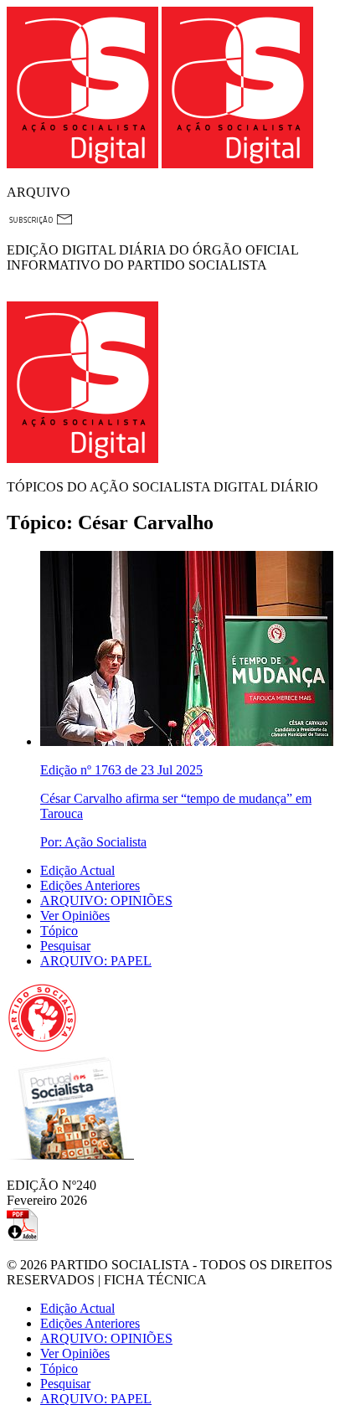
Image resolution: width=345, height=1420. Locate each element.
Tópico (59, 931)
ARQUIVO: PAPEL (96, 961)
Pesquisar (65, 946)
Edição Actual (77, 870)
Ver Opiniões (75, 915)
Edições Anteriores (90, 885)
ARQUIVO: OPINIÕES (106, 900)
